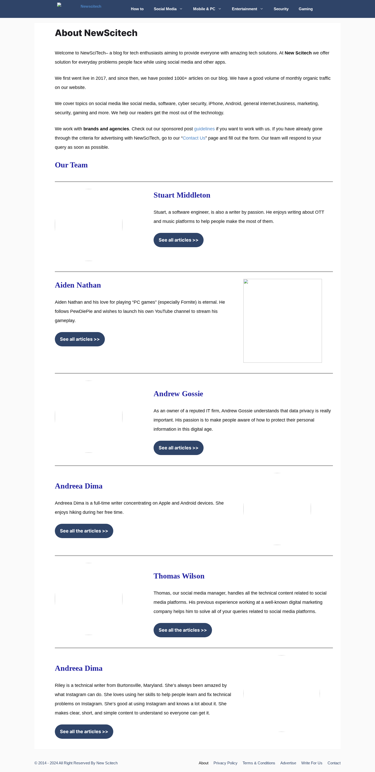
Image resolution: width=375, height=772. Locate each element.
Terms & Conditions (259, 763)
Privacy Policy (226, 763)
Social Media (165, 9)
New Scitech (107, 763)
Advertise (288, 763)
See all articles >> (178, 240)
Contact (334, 763)
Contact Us (194, 138)
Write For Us (311, 763)
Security (281, 9)
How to (137, 9)
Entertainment (244, 9)
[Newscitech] (90, 9)
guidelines (204, 128)
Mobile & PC (204, 9)
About (203, 763)
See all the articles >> (84, 530)
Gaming (306, 9)
